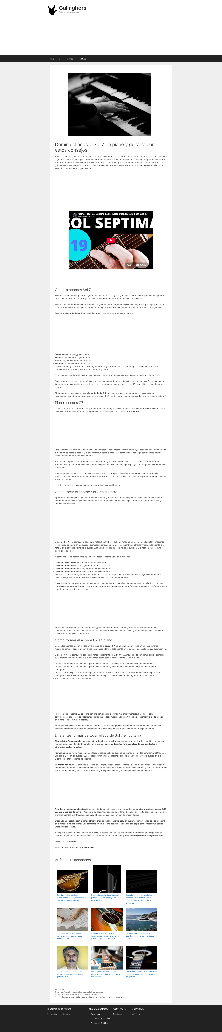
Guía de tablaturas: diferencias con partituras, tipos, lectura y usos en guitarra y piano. (71, 936)
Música (85, 992)
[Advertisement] (111, 37)
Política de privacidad (100, 1018)
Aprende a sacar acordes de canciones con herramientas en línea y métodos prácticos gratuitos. (106, 936)
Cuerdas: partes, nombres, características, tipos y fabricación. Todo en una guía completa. (71, 897)
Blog (60, 59)
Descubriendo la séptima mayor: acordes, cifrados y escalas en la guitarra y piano (70, 974)
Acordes (60, 989)
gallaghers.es (137, 1014)
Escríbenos (117, 1014)
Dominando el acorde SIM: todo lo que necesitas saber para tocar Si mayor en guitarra (141, 974)
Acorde (60, 992)
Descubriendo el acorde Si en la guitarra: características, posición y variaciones (105, 974)
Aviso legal (95, 1014)
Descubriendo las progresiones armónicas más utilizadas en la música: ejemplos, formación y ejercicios (139, 899)
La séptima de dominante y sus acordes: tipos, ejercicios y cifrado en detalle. (141, 936)
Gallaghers (72, 8)
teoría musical (97, 992)
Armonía (67, 992)
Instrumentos (76, 992)
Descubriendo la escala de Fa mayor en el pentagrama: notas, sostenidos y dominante (90, 997)
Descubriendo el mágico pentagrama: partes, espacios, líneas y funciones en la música (106, 897)
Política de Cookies (99, 1023)
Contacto (70, 59)
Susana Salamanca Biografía (58, 1014)
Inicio (52, 59)
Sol (90, 992)
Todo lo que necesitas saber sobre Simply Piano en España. (80, 994)
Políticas (82, 59)
